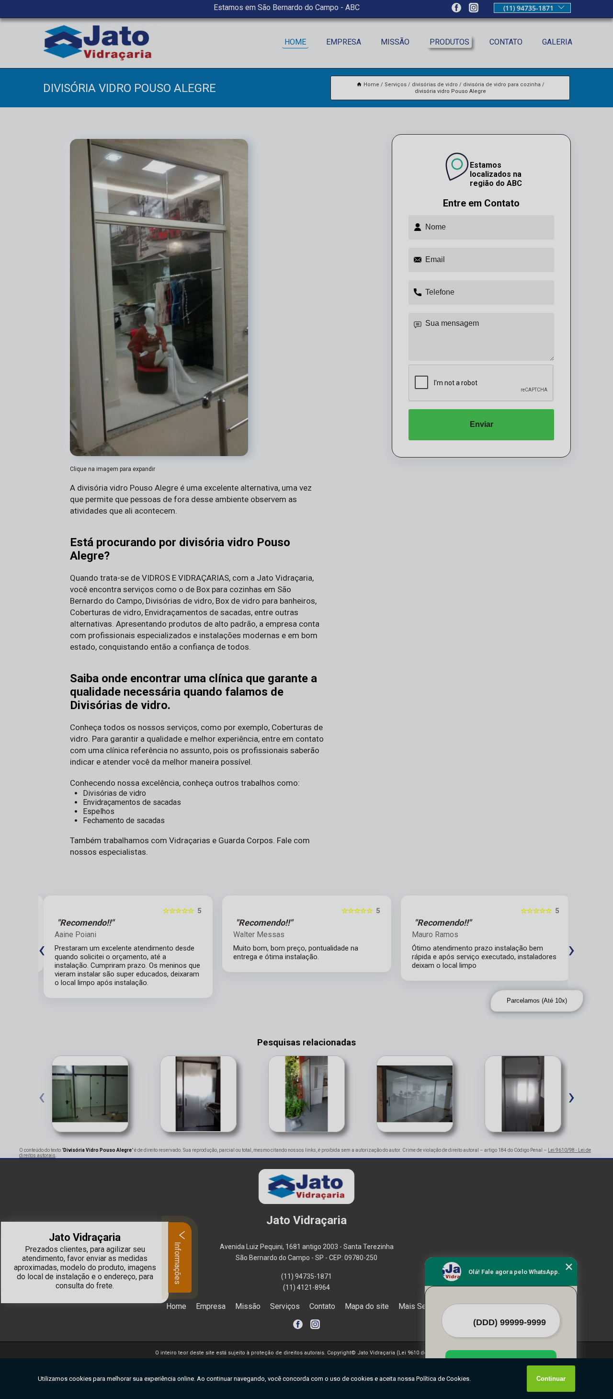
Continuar (551, 1378)
